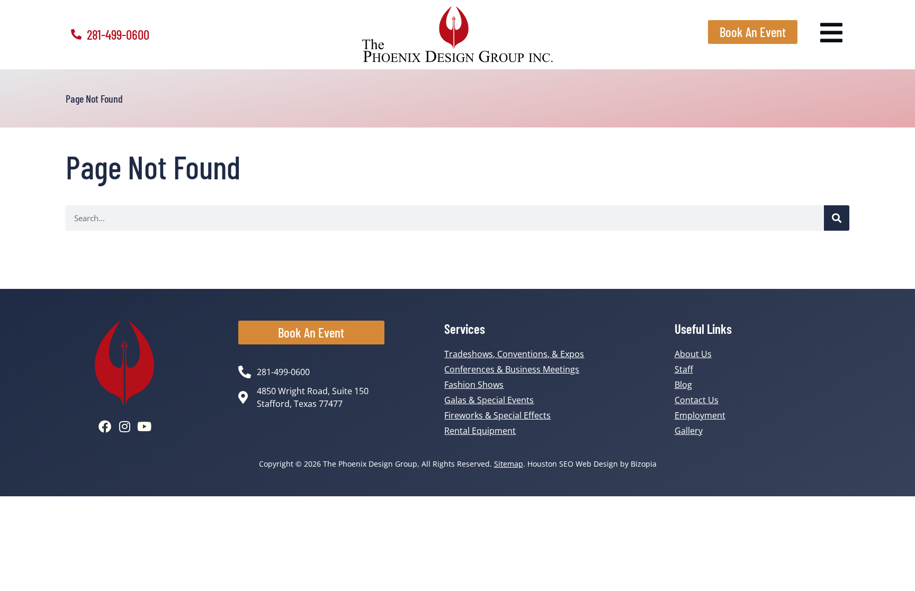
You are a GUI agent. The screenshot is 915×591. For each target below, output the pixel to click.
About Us (693, 354)
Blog (683, 384)
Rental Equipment (480, 431)
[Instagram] (124, 426)
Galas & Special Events (489, 400)
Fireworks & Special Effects (497, 415)
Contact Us (697, 400)
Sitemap (508, 464)
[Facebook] (104, 426)
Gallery (689, 431)
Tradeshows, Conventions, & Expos (514, 354)
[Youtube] (144, 426)
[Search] (836, 218)
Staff (684, 369)
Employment (700, 415)
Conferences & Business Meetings (511, 369)
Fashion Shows (474, 384)
